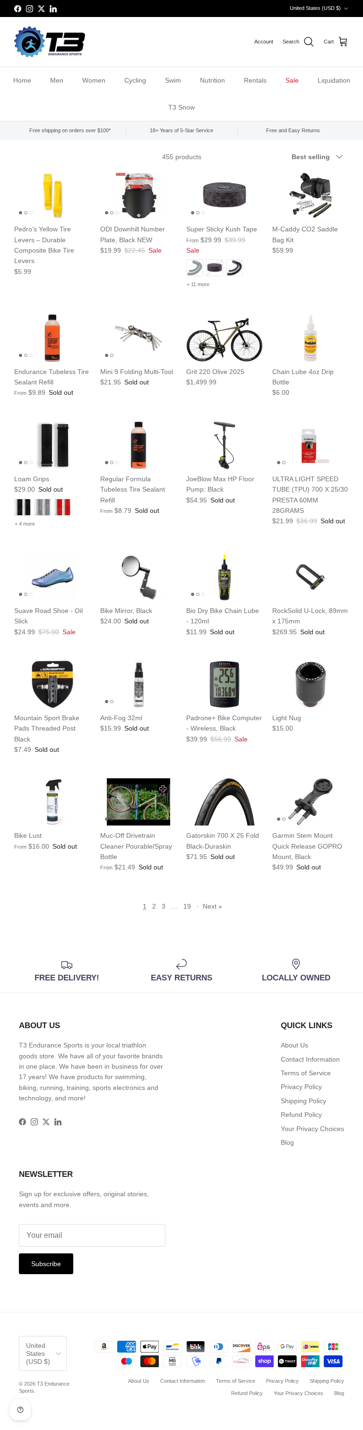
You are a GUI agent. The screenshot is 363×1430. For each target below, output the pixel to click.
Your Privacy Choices (312, 1128)
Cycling (135, 80)
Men (56, 80)
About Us (294, 1045)
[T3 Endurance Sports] (49, 41)
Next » (212, 906)
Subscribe (46, 1264)
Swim (173, 80)
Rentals (255, 80)
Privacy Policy (301, 1086)
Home (22, 80)
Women (93, 80)
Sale (292, 80)
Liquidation (334, 80)
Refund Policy (301, 1114)
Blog (287, 1142)
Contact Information (310, 1059)
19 (187, 906)
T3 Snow (181, 107)
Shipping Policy (303, 1101)
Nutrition (212, 80)
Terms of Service (306, 1073)
